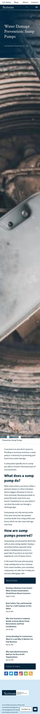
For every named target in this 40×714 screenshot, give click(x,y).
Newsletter (14, 437)
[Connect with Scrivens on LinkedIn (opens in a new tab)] (16, 673)
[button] (36, 7)
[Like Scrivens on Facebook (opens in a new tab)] (6, 673)
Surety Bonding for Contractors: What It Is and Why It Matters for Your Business (19, 639)
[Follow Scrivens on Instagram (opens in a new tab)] (21, 673)
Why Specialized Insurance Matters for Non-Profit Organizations (17, 654)
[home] (8, 7)
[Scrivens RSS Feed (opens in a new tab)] (31, 673)
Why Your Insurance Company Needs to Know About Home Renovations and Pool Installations (18, 622)
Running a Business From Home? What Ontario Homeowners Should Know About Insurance (19, 590)
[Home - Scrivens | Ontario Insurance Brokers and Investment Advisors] (15, 693)
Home (4, 437)
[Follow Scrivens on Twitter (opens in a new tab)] (11, 673)
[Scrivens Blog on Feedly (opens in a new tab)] (26, 673)
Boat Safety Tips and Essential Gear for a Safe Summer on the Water (18, 606)
